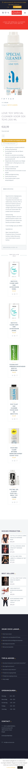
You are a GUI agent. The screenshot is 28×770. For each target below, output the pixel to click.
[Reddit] (13, 98)
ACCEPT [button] (20, 767)
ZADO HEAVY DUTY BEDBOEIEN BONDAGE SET (16, 590)
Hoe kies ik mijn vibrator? (9, 669)
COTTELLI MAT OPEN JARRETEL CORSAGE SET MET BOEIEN (18, 558)
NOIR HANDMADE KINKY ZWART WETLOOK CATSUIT (16, 600)
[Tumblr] (8, 98)
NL (8, 7)
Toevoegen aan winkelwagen (15, 140)
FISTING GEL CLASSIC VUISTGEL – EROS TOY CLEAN (14, 493)
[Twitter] (4, 98)
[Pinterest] (6, 98)
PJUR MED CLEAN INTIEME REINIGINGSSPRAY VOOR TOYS (15, 451)
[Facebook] (1, 98)
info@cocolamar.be (14, 4)
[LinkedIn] (11, 98)
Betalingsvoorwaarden (9, 643)
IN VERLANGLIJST (10, 143)
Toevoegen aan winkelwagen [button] (12, 294)
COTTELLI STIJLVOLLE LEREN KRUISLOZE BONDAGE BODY (18, 537)
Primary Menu (25, 13)
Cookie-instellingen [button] (10, 767)
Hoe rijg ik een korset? (8, 666)
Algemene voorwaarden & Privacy (11, 637)
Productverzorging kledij (9, 673)
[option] (14, 60)
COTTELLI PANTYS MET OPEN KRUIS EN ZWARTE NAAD (18, 580)
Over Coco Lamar (7, 634)
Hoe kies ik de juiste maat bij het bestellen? (14, 663)
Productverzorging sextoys (10, 676)
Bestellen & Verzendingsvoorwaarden (13, 640)
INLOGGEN (17, 7)
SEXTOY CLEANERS (12, 105)
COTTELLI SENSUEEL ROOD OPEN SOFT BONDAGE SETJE (17, 548)
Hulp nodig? (6, 679)
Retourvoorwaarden (8, 647)
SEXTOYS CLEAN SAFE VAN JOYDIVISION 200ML (14, 326)
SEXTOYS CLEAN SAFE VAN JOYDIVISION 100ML (14, 285)
